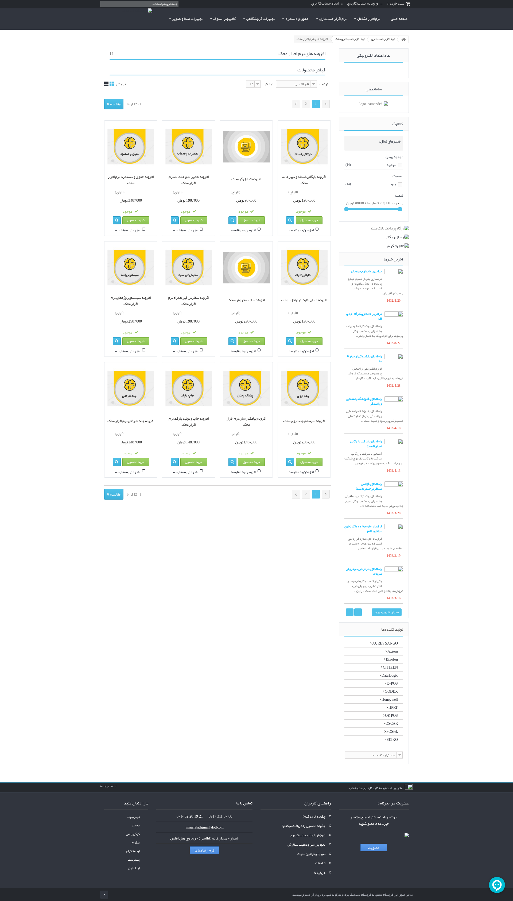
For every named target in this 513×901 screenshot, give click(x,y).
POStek (392, 731)
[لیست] (106, 84)
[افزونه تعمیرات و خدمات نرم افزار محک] (188, 146)
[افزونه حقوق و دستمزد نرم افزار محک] (130, 146)
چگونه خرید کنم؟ (313, 816)
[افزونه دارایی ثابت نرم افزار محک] (304, 267)
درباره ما (319, 872)
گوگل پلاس (133, 834)
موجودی (371, 164)
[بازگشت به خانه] (403, 39)
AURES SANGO (385, 643)
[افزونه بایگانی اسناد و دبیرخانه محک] (304, 146)
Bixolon (391, 659)
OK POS (391, 715)
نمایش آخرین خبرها (387, 612)
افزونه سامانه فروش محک (246, 300)
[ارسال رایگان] (374, 237)
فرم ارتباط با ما (204, 850)
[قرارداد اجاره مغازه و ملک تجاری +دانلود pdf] (393, 533)
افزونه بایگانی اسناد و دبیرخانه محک (304, 180)
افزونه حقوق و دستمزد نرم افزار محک (131, 180)
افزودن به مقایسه (301, 230)
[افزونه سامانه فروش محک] (246, 267)
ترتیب (324, 84)
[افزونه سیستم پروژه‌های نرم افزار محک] (130, 267)
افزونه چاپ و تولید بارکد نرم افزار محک (189, 421)
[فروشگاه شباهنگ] (126, 18)
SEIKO (392, 739)
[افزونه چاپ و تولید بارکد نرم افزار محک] (188, 388)
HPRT (393, 707)
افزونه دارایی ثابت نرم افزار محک (304, 300)
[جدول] (112, 84)
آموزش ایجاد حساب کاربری (307, 835)
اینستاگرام (133, 851)
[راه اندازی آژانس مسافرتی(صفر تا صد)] (393, 490)
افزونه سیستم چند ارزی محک (304, 420)
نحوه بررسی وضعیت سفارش (306, 844)
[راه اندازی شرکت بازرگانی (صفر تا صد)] (393, 448)
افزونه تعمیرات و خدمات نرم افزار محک (189, 180)
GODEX (391, 691)
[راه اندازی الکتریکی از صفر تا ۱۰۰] (393, 363)
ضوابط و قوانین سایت (311, 853)
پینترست (134, 860)
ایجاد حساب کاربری (325, 3)
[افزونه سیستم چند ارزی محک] (304, 388)
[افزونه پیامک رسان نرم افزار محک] (246, 388)
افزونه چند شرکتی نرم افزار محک (130, 420)
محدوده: (397, 203)
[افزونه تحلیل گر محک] (246, 146)
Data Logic (389, 675)
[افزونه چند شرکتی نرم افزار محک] (130, 388)
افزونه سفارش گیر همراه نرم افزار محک (188, 300)
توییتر (136, 825)
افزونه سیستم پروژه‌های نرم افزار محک (131, 300)
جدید (371, 184)
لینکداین (134, 868)
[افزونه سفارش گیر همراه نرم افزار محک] (188, 267)
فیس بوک (133, 817)
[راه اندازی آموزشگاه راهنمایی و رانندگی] (393, 405)
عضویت (373, 847)
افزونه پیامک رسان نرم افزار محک (246, 421)
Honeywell (389, 699)
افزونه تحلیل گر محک (246, 179)
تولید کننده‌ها (392, 629)
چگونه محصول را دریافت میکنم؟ (303, 825)
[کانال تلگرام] (374, 245)
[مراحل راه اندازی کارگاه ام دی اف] (393, 320)
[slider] (309, 191)
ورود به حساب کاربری (362, 3)
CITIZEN (390, 667)
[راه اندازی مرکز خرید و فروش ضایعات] (393, 575)
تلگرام (136, 842)
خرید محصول (309, 220)
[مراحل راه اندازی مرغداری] (393, 278)
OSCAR (391, 723)
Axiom (392, 651)
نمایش (268, 84)
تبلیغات (320, 863)
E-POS (392, 683)
